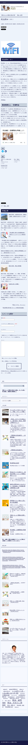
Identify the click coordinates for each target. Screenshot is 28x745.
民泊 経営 (6, 205)
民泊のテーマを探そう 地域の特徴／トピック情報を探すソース (18, 473)
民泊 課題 (11, 705)
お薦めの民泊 (6, 691)
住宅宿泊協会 (11, 696)
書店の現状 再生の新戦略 (15, 265)
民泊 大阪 (7, 700)
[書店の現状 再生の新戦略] (4, 270)
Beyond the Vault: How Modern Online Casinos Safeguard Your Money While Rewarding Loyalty (13, 551)
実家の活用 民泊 (14, 698)
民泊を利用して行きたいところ (17, 610)
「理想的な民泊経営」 (16, 450)
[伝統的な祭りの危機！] (4, 288)
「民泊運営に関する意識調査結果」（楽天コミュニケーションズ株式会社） (17, 234)
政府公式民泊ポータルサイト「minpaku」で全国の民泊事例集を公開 (18, 486)
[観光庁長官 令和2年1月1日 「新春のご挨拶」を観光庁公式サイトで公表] (4, 219)
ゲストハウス (14, 695)
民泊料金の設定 (4, 165)
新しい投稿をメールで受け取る (9, 361)
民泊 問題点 (16, 159)
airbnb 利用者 (13, 689)
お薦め (21, 689)
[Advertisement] (14, 36)
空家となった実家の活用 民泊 (17, 601)
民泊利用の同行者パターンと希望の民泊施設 (13, 307)
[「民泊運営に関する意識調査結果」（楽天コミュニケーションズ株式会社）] (4, 237)
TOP (9, 15)
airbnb (5, 689)
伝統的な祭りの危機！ (14, 284)
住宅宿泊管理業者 (20, 696)
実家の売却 (5, 698)
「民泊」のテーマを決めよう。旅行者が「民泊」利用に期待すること (18, 420)
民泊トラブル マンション (19, 304)
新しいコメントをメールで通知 (9, 358)
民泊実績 (9, 707)
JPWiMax (3, 99)
